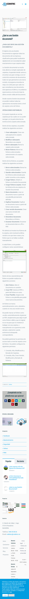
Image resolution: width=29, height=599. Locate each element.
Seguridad (6, 444)
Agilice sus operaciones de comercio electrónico (7, 419)
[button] (3, 421)
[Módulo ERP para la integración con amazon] (11, 511)
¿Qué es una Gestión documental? (15, 488)
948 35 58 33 (13, 532)
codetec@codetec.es (13, 534)
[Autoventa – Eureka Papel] (23, 505)
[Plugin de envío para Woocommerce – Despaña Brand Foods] (5, 511)
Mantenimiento (8, 440)
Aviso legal (22, 542)
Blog (4, 551)
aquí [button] (11, 592)
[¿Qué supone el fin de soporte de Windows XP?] (6, 467)
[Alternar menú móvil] (26, 4)
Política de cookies (23, 547)
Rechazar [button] (11, 595)
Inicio (4, 541)
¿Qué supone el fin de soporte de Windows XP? (17, 467)
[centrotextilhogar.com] (5, 505)
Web (4, 452)
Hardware (6, 436)
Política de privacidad (23, 552)
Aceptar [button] (5, 595)
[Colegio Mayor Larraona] (11, 505)
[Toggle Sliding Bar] (22, 4)
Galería (7, 424)
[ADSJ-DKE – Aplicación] (17, 505)
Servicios (5, 548)
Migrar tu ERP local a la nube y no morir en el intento (21, 419)
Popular (8, 461)
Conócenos (6, 544)
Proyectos (5, 554)
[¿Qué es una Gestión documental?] (6, 487)
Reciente (20, 461)
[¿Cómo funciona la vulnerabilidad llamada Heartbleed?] (6, 476)
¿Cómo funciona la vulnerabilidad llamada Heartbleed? (16, 477)
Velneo (10, 384)
